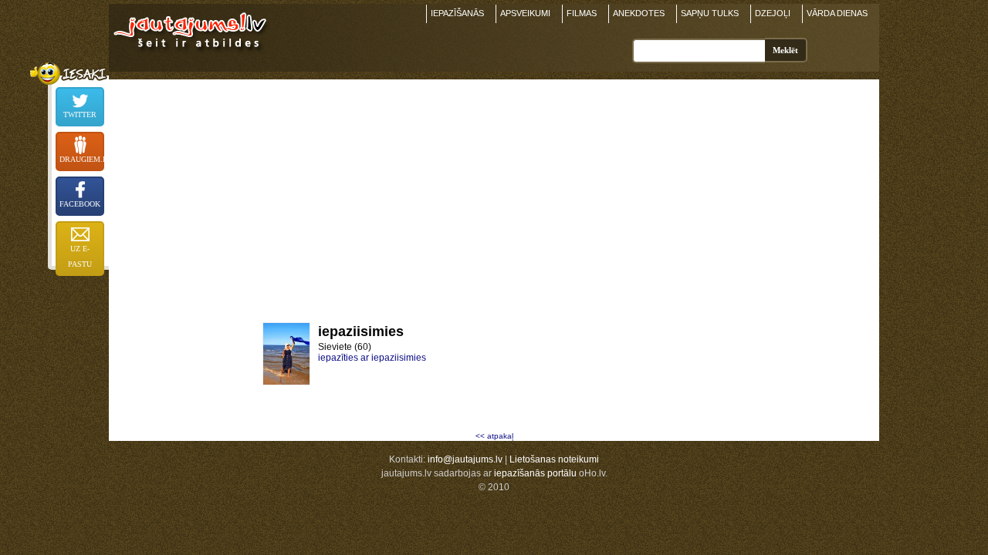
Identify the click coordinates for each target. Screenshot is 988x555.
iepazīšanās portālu (535, 473)
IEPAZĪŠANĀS (457, 13)
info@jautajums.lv (465, 459)
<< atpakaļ (494, 436)
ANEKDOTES (639, 13)
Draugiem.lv (81, 159)
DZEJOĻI (772, 13)
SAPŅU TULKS (710, 13)
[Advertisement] (494, 187)
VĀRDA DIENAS (837, 13)
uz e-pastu (80, 256)
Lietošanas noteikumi (554, 459)
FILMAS (582, 13)
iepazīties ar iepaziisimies (372, 357)
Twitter (79, 114)
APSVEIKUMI (525, 13)
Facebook (79, 204)
